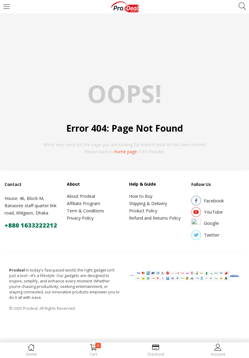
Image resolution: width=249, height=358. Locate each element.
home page (125, 151)
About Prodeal (81, 196)
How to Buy (140, 196)
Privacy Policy (80, 218)
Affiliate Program (83, 203)
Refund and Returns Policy (155, 218)
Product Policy (143, 211)
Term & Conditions (85, 211)
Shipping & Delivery (148, 203)
